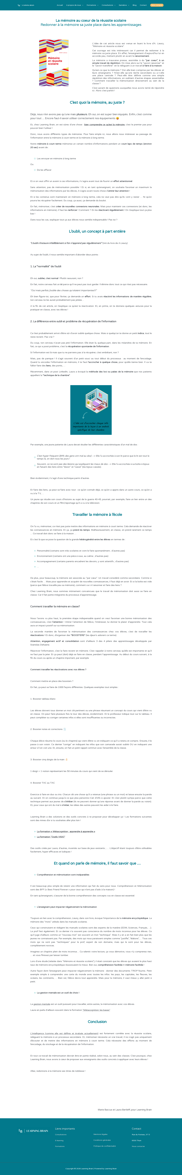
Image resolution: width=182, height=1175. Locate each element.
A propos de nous (73, 5)
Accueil (60, 5)
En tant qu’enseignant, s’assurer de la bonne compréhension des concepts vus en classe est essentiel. (82, 895)
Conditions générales (102, 1140)
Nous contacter (138, 1146)
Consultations (107, 5)
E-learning (59, 1140)
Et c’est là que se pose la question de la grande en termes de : (78, 539)
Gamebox (123, 5)
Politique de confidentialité (104, 1146)
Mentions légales (100, 1134)
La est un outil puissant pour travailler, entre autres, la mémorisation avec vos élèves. (82, 1004)
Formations (91, 5)
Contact (143, 5)
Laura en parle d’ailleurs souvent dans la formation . (70, 1010)
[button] (157, 5)
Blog (134, 5)
